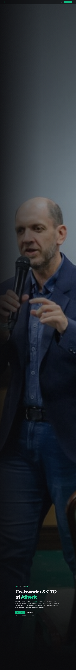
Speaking (50, 2)
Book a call (19, 612)
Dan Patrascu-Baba (9, 2)
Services (56, 2)
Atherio (26, 586)
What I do (45, 2)
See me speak (30, 612)
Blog (61, 2)
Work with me (68, 2)
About (39, 2)
